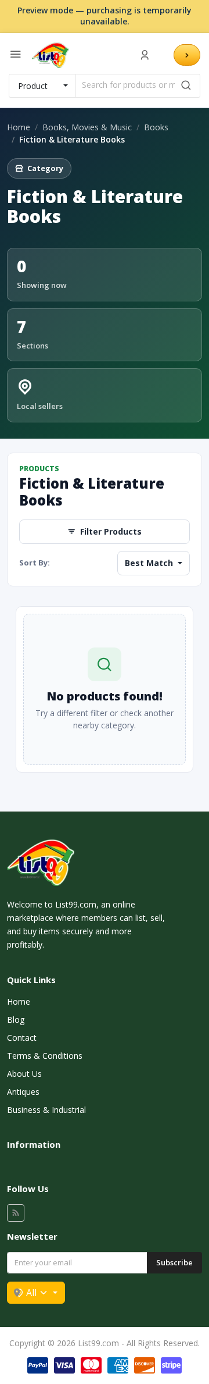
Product (33, 85)
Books (156, 127)
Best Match (150, 562)
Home (18, 127)
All (31, 1292)
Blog (15, 1019)
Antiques (23, 1091)
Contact (22, 1037)
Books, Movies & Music (87, 127)
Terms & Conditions (44, 1055)
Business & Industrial (46, 1109)
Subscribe (174, 1262)
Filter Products (111, 531)
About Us (24, 1073)
